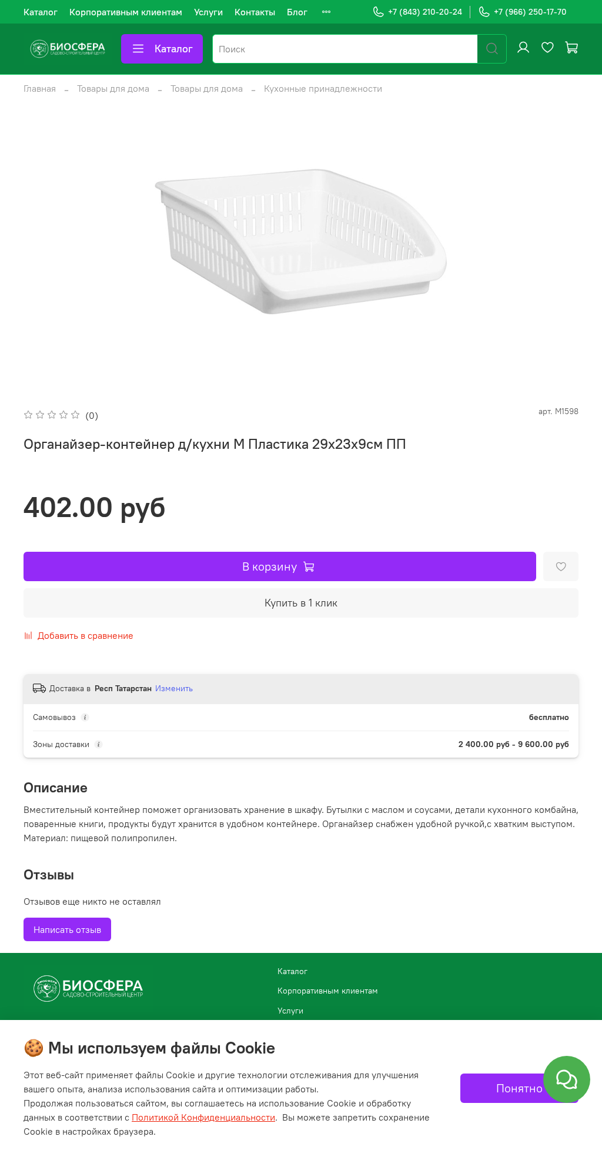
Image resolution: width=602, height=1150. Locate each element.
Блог (297, 12)
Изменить (174, 688)
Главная (40, 88)
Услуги (208, 12)
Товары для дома (113, 88)
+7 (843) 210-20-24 (425, 11)
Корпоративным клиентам (125, 12)
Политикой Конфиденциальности (203, 1117)
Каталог (41, 12)
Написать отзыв (67, 929)
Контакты (255, 12)
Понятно (519, 1088)
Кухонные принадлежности (323, 88)
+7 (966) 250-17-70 (530, 11)
